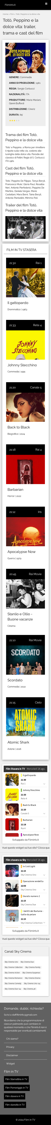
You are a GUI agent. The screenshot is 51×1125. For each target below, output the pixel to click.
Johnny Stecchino (22, 365)
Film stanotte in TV (15, 1104)
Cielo (38, 702)
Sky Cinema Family (32, 967)
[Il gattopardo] (25, 282)
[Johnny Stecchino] (25, 344)
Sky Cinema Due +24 (13, 989)
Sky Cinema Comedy (13, 983)
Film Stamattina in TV (16, 1079)
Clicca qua (43, 847)
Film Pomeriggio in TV (16, 1087)
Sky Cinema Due (27, 962)
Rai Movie (35, 574)
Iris (40, 512)
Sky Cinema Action (12, 973)
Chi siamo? (12, 1038)
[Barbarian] (25, 469)
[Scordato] (25, 660)
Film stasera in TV (14, 1096)
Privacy (10, 1047)
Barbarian (15, 489)
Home (5, 14)
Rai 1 (39, 263)
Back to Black (19, 427)
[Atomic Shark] (25, 722)
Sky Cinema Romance (13, 978)
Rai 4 (38, 449)
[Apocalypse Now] (25, 531)
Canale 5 (36, 387)
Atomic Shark (18, 742)
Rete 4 (37, 325)
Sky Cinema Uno (11, 962)
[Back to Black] (25, 407)
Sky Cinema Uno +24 (32, 983)
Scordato (15, 680)
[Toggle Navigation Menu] (46, 3)
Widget (10, 1063)
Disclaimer (12, 1055)
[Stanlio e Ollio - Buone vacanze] (25, 593)
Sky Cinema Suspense (31, 973)
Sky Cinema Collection (14, 967)
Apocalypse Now (22, 552)
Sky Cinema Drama (32, 978)
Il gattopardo (18, 303)
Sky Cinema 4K (30, 989)
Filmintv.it (10, 4)
